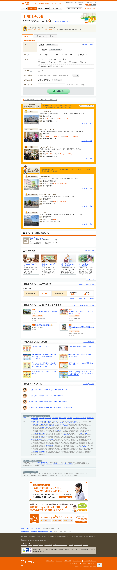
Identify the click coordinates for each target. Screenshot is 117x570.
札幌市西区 (76, 418)
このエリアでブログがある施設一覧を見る (83, 305)
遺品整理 (71, 545)
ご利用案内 (88, 2)
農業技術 (85, 545)
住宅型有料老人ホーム (41, 462)
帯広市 (53, 421)
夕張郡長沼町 (34, 433)
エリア (29, 36)
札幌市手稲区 (90, 418)
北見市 (58, 421)
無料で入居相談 (44, 8)
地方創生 (41, 545)
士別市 (49, 422)
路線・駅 (41, 36)
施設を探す (33, 8)
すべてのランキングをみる (86, 105)
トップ (25, 8)
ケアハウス (49, 464)
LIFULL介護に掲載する (74, 563)
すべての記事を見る (88, 342)
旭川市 (41, 421)
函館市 (33, 421)
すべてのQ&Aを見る (88, 384)
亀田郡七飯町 (51, 425)
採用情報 (84, 563)
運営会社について (92, 563)
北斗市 (55, 424)
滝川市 (70, 422)
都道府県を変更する (52, 44)
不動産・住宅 (24, 545)
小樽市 (37, 421)
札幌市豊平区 (62, 418)
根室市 (62, 422)
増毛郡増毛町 (34, 439)
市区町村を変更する (55, 49)
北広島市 (46, 424)
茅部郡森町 (65, 425)
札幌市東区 (48, 418)
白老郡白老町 (49, 445)
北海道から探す (88, 45)
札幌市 (24, 417)
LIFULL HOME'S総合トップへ (71, 2)
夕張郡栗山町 (42, 433)
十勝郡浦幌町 (34, 451)
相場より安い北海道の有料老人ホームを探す (82, 298)
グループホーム (41, 464)
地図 (53, 36)
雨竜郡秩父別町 (83, 433)
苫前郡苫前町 (49, 439)
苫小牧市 (80, 421)
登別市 (33, 424)
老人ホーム (35, 545)
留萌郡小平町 (42, 439)
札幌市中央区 (34, 418)
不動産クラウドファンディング (60, 545)
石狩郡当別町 (60, 424)
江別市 (37, 422)
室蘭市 (45, 421)
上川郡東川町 (42, 436)
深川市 (84, 422)
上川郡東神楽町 (65, 434)
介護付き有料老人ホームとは (62, 21)
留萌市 (75, 421)
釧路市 (49, 421)
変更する (76, 75)
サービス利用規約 (77, 561)
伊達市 (41, 424)
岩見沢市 (67, 421)
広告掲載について (81, 2)
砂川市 (74, 422)
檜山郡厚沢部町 (44, 427)
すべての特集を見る (88, 250)
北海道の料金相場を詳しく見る (86, 284)
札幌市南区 (69, 418)
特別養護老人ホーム (58, 464)
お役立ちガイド (56, 8)
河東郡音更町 (83, 446)
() (56, 66)
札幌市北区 (41, 418)
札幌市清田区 (34, 419)
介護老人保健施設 (68, 464)
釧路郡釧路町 (42, 451)
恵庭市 (37, 424)
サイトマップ (93, 2)
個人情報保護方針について (89, 561)
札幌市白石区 (55, 418)
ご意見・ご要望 (67, 561)
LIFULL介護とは (50, 561)
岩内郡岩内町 (58, 430)
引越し (30, 545)
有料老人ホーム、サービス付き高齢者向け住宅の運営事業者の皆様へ (58, 507)
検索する (60, 91)
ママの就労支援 (48, 545)
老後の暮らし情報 (78, 545)
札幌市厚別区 (82, 418)
